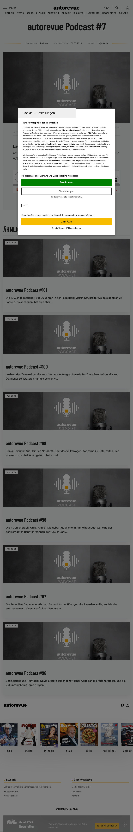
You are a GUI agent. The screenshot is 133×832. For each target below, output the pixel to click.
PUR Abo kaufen (66, 221)
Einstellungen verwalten (66, 191)
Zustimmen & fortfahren (66, 182)
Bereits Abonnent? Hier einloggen (66, 228)
